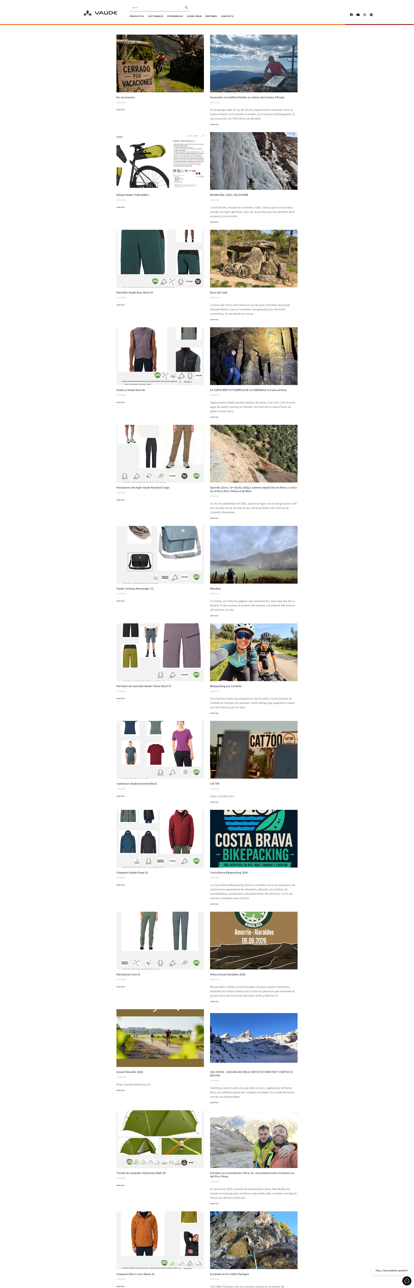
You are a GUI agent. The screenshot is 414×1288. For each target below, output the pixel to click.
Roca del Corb (218, 292)
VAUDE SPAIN (194, 16)
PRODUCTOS (137, 16)
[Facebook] (351, 15)
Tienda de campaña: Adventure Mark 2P (141, 1173)
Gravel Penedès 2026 (129, 1072)
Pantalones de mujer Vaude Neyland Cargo (142, 487)
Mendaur (215, 588)
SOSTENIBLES (155, 16)
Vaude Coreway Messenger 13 (134, 588)
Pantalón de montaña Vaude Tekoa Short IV (143, 686)
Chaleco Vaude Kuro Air (130, 390)
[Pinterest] (371, 15)
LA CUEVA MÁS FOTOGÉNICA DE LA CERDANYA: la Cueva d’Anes (248, 390)
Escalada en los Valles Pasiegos (229, 1274)
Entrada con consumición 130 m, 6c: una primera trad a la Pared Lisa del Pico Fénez (252, 1174)
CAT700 (214, 783)
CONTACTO (227, 16)
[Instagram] (365, 15)
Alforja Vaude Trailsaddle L (133, 195)
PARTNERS (211, 16)
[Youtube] (358, 15)
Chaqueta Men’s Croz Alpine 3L (135, 1274)
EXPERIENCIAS (175, 16)
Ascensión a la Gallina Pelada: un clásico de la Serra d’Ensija (247, 97)
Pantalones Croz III (128, 974)
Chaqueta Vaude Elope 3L (132, 872)
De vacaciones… (126, 97)
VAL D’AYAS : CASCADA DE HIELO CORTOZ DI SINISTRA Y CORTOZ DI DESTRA (251, 1073)
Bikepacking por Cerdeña (225, 686)
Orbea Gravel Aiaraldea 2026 (227, 974)
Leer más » (120, 109)
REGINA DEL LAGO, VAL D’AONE (229, 195)
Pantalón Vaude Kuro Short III (134, 292)
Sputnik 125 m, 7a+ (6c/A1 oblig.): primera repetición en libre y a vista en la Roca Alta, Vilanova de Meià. (253, 489)
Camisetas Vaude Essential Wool (136, 783)
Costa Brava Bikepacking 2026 (229, 872)
